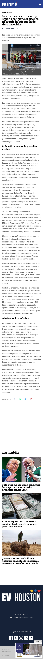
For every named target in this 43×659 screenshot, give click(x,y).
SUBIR (7, 655)
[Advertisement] (21, 427)
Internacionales (8, 12)
